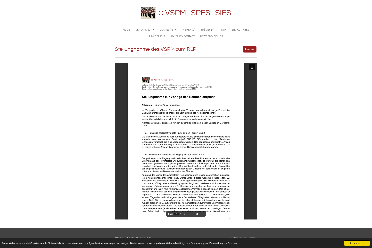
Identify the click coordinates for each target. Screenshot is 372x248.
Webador (253, 238)
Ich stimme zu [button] (357, 243)
